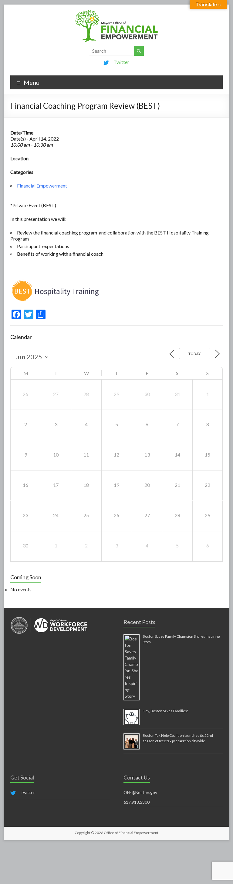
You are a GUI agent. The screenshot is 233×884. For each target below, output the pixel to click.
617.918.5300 (136, 802)
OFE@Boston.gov (140, 792)
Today (194, 354)
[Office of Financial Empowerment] (116, 12)
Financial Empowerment (42, 185)
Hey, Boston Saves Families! (165, 711)
